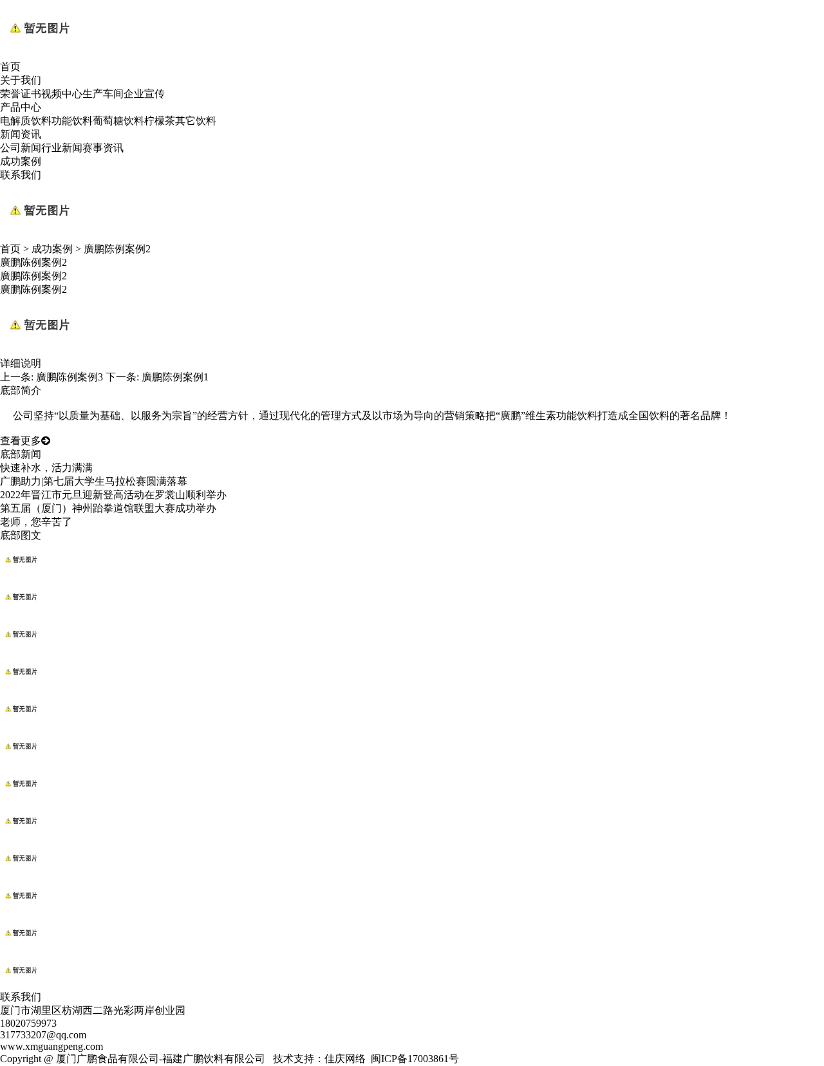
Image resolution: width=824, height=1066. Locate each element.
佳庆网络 (345, 1058)
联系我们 (20, 174)
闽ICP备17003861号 (415, 1058)
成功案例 (20, 161)
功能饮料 (72, 120)
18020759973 (28, 1023)
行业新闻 (61, 147)
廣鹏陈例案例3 (69, 376)
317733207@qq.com (43, 1034)
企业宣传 (144, 93)
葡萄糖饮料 (118, 120)
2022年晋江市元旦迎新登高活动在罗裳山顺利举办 (113, 494)
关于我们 (20, 80)
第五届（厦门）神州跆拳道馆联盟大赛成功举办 (108, 508)
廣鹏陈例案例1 (175, 376)
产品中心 (20, 107)
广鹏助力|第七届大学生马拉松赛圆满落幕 (93, 481)
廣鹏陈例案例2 (117, 248)
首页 (10, 66)
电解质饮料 (26, 120)
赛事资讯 (103, 147)
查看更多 (20, 440)
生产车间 (103, 93)
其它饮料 (195, 120)
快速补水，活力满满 (46, 467)
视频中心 (61, 93)
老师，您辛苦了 (36, 521)
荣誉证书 (20, 93)
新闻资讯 (20, 134)
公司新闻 (20, 147)
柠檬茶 (159, 120)
